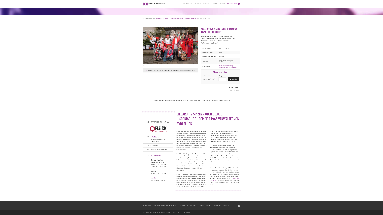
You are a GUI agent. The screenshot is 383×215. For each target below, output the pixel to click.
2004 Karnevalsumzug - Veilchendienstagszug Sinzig (228, 66)
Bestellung (206, 4)
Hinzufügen (234, 79)
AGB (208, 205)
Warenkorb (234, 4)
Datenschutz (217, 205)
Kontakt (222, 4)
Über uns (198, 4)
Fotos (166, 19)
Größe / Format (206, 76)
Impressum (192, 205)
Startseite (159, 19)
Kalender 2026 (188, 4)
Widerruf (201, 205)
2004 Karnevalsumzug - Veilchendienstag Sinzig (184, 19)
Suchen (215, 4)
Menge (221, 76)
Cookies (227, 205)
